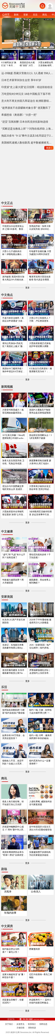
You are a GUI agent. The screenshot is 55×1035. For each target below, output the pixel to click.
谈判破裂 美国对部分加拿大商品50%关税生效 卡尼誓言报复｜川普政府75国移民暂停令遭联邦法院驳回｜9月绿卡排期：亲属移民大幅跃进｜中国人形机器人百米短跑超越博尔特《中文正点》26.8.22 (13, 278)
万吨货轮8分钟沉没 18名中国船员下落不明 (25, 93)
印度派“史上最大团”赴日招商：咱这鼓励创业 (27, 87)
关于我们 (9, 1024)
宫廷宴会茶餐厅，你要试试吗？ (13, 1001)
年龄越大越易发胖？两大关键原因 (13, 581)
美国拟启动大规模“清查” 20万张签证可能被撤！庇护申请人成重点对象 (27, 64)
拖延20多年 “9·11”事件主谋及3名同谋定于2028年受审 (27, 135)
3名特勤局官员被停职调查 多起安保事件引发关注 (40, 513)
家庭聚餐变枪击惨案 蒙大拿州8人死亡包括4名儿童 (40, 462)
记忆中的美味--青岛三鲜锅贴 (40, 976)
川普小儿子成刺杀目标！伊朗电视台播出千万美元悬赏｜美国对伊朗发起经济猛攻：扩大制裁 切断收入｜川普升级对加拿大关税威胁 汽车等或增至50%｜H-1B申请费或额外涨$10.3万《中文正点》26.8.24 (13, 253)
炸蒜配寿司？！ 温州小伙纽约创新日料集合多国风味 (40, 1001)
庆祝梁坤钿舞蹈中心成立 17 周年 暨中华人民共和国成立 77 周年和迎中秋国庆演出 (14, 828)
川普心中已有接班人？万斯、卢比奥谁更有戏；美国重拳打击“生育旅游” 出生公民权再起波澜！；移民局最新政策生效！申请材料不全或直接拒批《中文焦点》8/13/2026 (40, 319)
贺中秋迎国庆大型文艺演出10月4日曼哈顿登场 (40, 828)
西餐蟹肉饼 (34, 949)
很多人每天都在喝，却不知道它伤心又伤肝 (13, 803)
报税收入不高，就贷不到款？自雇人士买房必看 (13, 762)
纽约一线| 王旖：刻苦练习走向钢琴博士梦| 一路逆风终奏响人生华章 (40, 711)
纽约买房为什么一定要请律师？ (40, 762)
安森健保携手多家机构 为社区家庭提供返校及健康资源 (40, 854)
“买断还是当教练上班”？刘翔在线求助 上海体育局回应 (27, 128)
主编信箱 (20, 1027)
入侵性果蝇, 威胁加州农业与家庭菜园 (40, 803)
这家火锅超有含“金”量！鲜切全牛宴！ (14, 976)
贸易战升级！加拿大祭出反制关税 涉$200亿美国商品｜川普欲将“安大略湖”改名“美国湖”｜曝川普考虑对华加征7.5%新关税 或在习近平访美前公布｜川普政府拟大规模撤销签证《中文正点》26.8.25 (40, 228)
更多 (49, 148)
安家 (25, 14)
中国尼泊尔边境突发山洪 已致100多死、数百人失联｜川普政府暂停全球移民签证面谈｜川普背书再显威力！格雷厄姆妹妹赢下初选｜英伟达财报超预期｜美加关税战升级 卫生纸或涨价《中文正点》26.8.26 (13, 228)
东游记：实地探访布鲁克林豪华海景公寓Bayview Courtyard (13, 646)
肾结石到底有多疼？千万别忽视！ (40, 556)
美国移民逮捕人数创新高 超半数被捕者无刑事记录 (27, 142)
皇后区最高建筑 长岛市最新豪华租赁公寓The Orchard (14, 672)
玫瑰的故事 (10, 912)
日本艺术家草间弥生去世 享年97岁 (21, 80)
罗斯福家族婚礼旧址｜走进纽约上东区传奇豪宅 (40, 672)
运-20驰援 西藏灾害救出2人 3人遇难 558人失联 (27, 73)
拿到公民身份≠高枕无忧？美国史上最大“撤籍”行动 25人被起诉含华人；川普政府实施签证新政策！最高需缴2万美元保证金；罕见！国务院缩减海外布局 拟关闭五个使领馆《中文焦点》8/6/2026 (14, 345)
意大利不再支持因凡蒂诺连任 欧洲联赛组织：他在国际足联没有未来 (27, 100)
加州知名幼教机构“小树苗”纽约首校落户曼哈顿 (13, 711)
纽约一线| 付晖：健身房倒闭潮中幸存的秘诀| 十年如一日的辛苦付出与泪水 (40, 737)
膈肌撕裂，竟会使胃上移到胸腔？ (40, 581)
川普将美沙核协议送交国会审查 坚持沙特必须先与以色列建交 (40, 488)
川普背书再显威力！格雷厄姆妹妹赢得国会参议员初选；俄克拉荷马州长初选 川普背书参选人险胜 (13, 411)
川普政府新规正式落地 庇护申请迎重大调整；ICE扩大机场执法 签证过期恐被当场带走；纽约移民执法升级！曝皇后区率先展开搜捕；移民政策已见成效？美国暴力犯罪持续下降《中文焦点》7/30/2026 (40, 345)
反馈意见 (20, 1024)
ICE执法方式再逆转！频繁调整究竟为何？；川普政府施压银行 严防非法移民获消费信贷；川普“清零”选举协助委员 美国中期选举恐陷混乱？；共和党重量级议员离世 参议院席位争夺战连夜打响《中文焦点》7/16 (40, 370)
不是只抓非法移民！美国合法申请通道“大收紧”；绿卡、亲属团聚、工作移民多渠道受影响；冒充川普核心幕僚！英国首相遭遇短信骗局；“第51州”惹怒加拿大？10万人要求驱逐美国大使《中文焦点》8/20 (14, 319)
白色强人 (36, 891)
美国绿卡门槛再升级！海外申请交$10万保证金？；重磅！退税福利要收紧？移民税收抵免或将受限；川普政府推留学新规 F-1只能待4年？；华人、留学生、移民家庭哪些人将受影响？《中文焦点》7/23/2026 (13, 370)
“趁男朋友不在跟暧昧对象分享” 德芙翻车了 (26, 107)
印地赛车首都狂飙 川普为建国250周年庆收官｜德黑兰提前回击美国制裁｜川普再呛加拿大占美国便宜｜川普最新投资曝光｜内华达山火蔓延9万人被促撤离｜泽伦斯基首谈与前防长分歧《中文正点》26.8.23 (40, 253)
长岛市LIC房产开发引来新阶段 (13, 621)
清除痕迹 (32, 1027)
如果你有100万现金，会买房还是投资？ (13, 736)
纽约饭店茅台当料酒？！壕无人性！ (10, 950)
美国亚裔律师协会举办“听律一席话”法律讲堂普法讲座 (14, 854)
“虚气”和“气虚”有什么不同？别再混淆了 (13, 556)
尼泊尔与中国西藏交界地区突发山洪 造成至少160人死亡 (13, 488)
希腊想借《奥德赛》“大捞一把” (19, 114)
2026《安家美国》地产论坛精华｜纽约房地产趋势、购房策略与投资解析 (40, 646)
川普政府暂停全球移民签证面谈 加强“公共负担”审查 (13, 513)
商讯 (44, 14)
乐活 (35, 14)
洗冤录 (7, 891)
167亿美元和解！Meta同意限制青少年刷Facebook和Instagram (14, 437)
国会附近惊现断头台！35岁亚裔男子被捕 (40, 436)
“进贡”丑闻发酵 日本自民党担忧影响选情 (24, 121)
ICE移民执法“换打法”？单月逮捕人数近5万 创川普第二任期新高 (8, 64)
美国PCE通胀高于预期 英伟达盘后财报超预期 (40, 411)
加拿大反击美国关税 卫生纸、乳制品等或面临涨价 (13, 462)
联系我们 (32, 1024)
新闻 (16, 14)
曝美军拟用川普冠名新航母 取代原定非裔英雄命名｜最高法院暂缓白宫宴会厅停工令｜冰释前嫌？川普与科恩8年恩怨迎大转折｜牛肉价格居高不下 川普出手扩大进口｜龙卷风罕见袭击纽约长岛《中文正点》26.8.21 (40, 278)
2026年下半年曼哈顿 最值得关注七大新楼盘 (40, 621)
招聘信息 (43, 1024)
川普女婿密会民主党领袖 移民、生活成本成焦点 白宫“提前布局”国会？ (46, 64)
